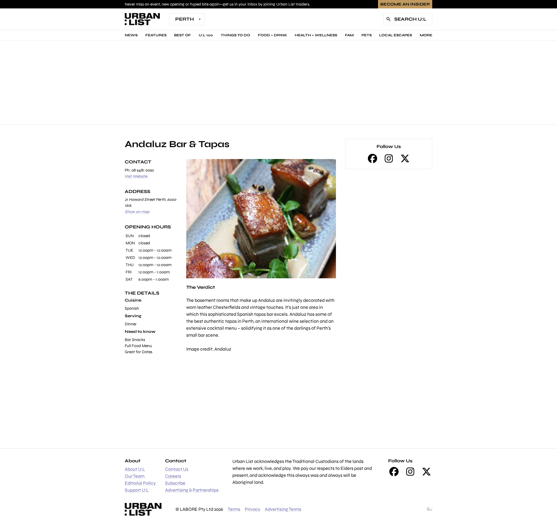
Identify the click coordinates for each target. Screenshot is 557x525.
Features (156, 35)
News (131, 35)
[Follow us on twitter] (405, 158)
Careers (173, 476)
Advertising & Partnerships (191, 490)
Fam (349, 35)
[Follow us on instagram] (389, 158)
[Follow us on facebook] (372, 158)
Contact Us (176, 469)
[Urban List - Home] (142, 19)
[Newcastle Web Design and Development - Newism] (429, 509)
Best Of (182, 35)
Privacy (252, 509)
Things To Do (235, 35)
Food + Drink (272, 35)
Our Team (134, 476)
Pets (366, 35)
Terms (234, 509)
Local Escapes (395, 35)
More (426, 35)
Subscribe (175, 483)
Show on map (137, 211)
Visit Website (136, 176)
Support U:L (137, 490)
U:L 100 (206, 35)
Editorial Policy (140, 483)
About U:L (135, 469)
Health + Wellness (316, 35)
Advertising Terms (283, 509)
